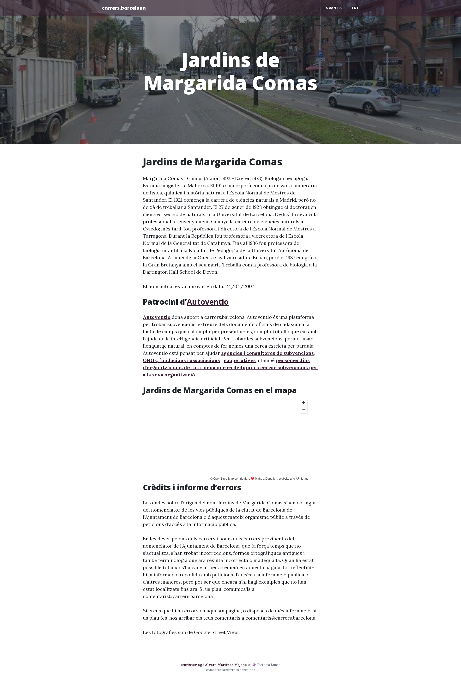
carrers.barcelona (124, 8)
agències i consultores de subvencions (267, 353)
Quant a (334, 8)
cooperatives (240, 360)
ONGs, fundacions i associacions (181, 360)
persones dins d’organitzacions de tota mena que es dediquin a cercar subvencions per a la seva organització (230, 367)
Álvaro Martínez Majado (226, 665)
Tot (355, 8)
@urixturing (191, 665)
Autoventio (208, 301)
